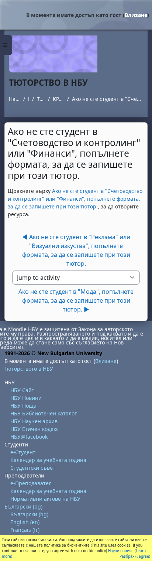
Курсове (28, 98)
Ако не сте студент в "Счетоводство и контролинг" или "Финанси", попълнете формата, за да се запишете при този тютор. (107, 98)
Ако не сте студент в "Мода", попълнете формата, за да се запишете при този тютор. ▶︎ (76, 300)
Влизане (136, 14)
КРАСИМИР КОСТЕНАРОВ (58, 98)
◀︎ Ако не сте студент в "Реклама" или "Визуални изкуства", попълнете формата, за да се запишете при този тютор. (76, 250)
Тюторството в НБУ (41, 98)
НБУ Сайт (22, 390)
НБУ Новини (26, 397)
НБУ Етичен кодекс (34, 428)
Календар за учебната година (48, 459)
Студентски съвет (32, 467)
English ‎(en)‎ (24, 522)
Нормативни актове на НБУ (45, 498)
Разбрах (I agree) (135, 556)
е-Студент (22, 452)
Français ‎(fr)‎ (24, 529)
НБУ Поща (23, 405)
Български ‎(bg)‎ (23, 506)
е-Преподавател (31, 483)
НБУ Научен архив (34, 421)
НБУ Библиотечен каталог (43, 413)
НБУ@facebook (29, 436)
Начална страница (14, 98)
